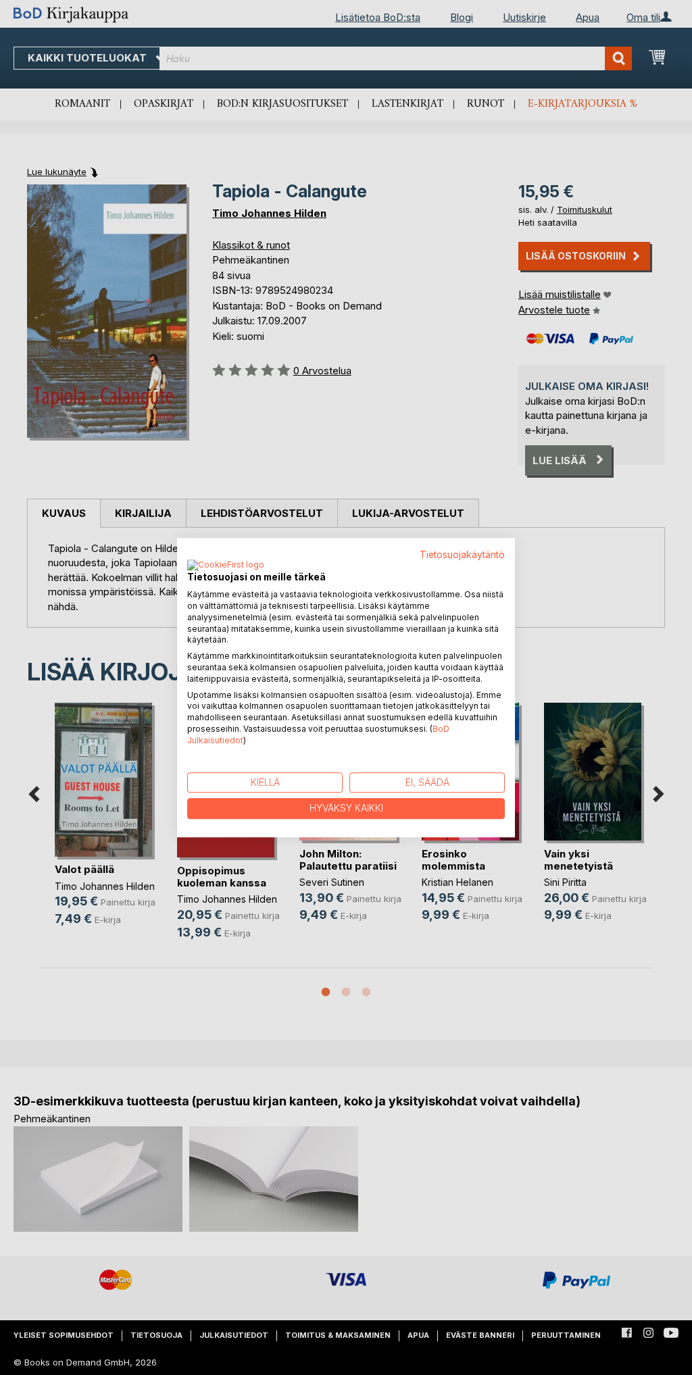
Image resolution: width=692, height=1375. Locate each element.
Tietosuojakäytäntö (462, 554)
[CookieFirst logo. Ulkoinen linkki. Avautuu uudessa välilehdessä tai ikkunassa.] (225, 566)
